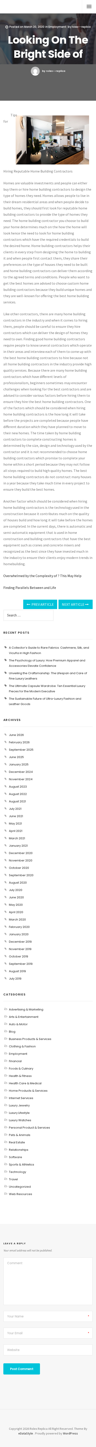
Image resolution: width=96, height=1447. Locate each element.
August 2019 (17, 971)
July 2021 (15, 809)
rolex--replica (81, 27)
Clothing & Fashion (22, 1046)
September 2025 (21, 750)
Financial (15, 1061)
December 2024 (21, 772)
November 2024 (21, 779)
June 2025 (16, 757)
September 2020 (21, 875)
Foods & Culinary (21, 1068)
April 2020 (16, 912)
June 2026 (16, 735)
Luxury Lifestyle (19, 1113)
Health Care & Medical (25, 1083)
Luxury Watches (20, 1120)
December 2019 (20, 942)
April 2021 (15, 831)
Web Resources (20, 1194)
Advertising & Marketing (26, 1009)
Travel (13, 1179)
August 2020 (18, 882)
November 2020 (20, 860)
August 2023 (18, 786)
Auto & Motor (18, 1024)
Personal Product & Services (29, 1127)
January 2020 (19, 934)
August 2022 (18, 794)
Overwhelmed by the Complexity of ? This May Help (42, 575)
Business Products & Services (30, 1039)
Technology (17, 1172)
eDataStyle (25, 1433)
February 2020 (19, 927)
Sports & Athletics (21, 1164)
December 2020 (21, 853)
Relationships (18, 1150)
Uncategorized (20, 1187)
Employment (57, 27)
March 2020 (17, 919)
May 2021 (15, 823)
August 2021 (17, 801)
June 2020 (16, 897)
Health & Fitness (20, 1076)
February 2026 (19, 742)
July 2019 (15, 978)
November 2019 (20, 949)
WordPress (70, 1433)
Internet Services (21, 1098)
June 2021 (16, 816)
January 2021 (18, 846)
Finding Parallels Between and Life (29, 587)
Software (15, 1157)
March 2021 (17, 838)
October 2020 (19, 868)
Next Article (73, 604)
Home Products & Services (28, 1091)
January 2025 (19, 764)
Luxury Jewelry (19, 1105)
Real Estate (17, 1142)
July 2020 (15, 890)
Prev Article (42, 604)
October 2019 (18, 956)
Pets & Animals (19, 1135)
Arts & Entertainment (23, 1017)
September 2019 (21, 964)
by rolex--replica (53, 71)
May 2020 (16, 905)
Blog (12, 1031)
